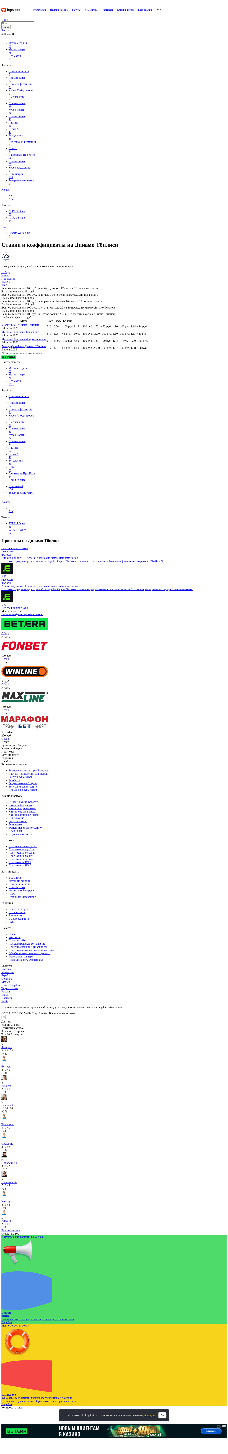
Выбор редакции (19, 918)
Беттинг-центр (125, 10)
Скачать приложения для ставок (28, 773)
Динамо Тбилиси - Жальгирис (20, 332)
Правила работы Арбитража (26, 959)
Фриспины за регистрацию (25, 827)
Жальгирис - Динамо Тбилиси (20, 324)
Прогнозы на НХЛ (20, 865)
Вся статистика (10, 1230)
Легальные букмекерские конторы (22, 614)
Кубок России (17, 111)
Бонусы (76, 10)
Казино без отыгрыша (22, 811)
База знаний (145, 10)
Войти (5, 30)
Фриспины (15, 824)
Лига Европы (17, 79)
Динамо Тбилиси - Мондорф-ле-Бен (24, 339)
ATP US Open (17, 213)
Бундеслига (16, 137)
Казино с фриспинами (22, 808)
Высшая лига (17, 98)
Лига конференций (20, 85)
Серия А (14, 130)
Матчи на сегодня (19, 880)
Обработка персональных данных (29, 953)
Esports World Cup (19, 234)
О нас (12, 934)
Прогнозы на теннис (21, 859)
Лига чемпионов (19, 73)
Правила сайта (17, 940)
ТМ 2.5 (5, 281)
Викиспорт (15, 915)
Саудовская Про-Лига (22, 156)
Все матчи (15, 57)
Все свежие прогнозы (14, 548)
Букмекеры (39, 10)
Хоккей (6, 189)
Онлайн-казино (59, 10)
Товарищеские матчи (21, 182)
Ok (162, 1415)
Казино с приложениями (24, 814)
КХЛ (12, 197)
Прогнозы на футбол (21, 849)
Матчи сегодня (18, 44)
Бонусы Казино (18, 821)
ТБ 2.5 (5, 285)
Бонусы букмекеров (21, 776)
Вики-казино (16, 817)
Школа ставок (17, 912)
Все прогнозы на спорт (23, 846)
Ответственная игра (21, 956)
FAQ (11, 921)
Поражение (8, 278)
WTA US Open (17, 219)
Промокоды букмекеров (23, 789)
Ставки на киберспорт (22, 896)
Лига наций (16, 175)
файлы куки (148, 1415)
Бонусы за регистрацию (23, 786)
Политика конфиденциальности (28, 946)
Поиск (5, 19)
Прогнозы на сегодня (22, 852)
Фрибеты (14, 780)
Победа (5, 272)
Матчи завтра (17, 51)
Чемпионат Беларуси (21, 890)
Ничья (5, 275)
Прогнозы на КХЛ (20, 862)
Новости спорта (18, 909)
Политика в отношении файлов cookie (32, 950)
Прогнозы (107, 10)
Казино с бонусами (20, 805)
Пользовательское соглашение (27, 943)
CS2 (3, 226)
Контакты (14, 937)
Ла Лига (14, 124)
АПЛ (12, 893)
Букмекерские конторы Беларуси (29, 770)
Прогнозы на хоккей (21, 855)
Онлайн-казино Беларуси (24, 801)
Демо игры (91, 10)
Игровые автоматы (20, 834)
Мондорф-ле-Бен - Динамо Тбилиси (24, 346)
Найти (6, 27)
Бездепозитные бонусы (23, 783)
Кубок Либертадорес (21, 92)
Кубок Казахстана (19, 169)
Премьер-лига (17, 105)
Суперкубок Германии (22, 143)
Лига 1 (13, 150)
